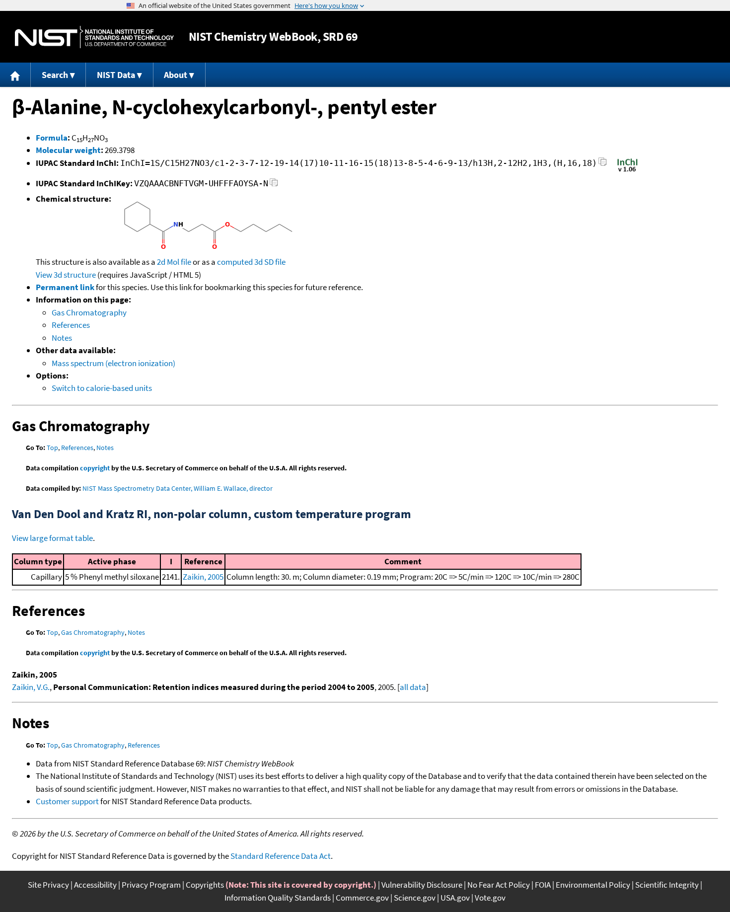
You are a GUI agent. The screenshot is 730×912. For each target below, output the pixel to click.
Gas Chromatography (89, 312)
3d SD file (270, 261)
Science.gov (415, 897)
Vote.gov (490, 897)
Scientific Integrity (667, 884)
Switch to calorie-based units (102, 387)
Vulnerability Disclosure (421, 884)
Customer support (67, 801)
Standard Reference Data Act (280, 855)
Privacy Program (151, 884)
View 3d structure (66, 274)
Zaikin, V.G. (31, 687)
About (175, 74)
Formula (52, 137)
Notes (62, 337)
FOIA (543, 884)
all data (413, 687)
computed (235, 261)
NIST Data (116, 74)
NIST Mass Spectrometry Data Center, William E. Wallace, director (177, 488)
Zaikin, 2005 (203, 576)
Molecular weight (68, 150)
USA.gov (455, 897)
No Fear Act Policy (498, 884)
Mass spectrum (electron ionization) (113, 363)
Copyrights (205, 884)
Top (52, 447)
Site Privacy (48, 884)
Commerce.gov (362, 897)
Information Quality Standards (277, 897)
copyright (95, 467)
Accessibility (95, 884)
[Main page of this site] (15, 75)
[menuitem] (15, 75)
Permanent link (65, 287)
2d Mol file (174, 261)
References (71, 324)
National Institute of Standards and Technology (94, 37)
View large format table (52, 537)
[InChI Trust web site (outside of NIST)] (627, 170)
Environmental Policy (593, 884)
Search (55, 74)
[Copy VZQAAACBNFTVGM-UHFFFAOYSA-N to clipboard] (274, 185)
